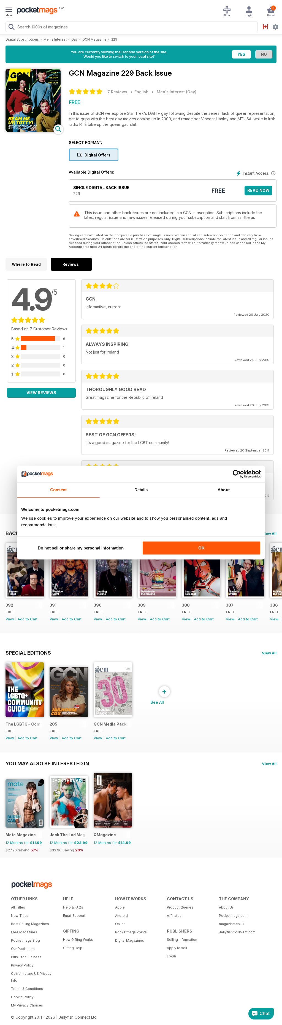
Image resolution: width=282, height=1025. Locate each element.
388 (186, 605)
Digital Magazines (129, 940)
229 (114, 39)
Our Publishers (23, 949)
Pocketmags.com (233, 916)
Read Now (258, 190)
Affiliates (174, 916)
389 (142, 605)
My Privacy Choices (27, 1005)
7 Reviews (117, 91)
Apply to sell (177, 948)
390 (98, 605)
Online (120, 924)
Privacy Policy (22, 965)
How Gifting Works (78, 940)
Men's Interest (55, 39)
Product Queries (180, 907)
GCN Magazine (94, 39)
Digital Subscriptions (22, 39)
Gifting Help (72, 948)
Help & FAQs (73, 907)
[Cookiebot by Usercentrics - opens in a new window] (237, 474)
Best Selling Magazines (30, 924)
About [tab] (224, 489)
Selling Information (182, 940)
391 (53, 605)
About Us (226, 907)
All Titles (18, 907)
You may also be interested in (47, 763)
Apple (120, 907)
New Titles (20, 916)
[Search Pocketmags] (11, 27)
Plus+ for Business (26, 957)
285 (53, 724)
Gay (74, 39)
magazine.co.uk (232, 924)
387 (230, 605)
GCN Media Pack (110, 724)
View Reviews (41, 392)
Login (171, 956)
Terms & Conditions (27, 989)
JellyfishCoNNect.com (237, 932)
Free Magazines (24, 932)
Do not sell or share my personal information (81, 548)
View (10, 619)
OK (201, 548)
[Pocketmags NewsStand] (36, 11)
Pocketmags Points (131, 932)
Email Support (74, 916)
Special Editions (28, 652)
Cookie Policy (22, 997)
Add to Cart (27, 619)
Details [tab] (141, 489)
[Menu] (9, 10)
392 (9, 605)
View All (269, 533)
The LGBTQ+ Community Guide (24, 724)
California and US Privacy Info (31, 976)
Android (121, 916)
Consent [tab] (58, 489)
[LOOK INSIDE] (33, 130)
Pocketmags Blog (25, 940)
